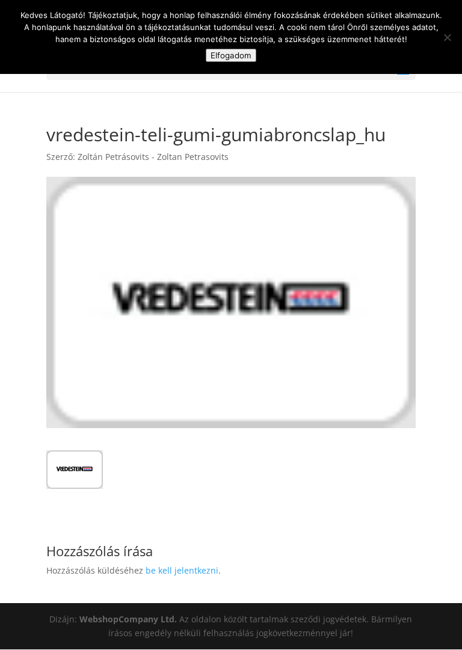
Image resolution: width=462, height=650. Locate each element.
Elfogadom (231, 55)
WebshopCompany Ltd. (129, 619)
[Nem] (447, 37)
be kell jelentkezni (182, 570)
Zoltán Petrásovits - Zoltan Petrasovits (153, 156)
